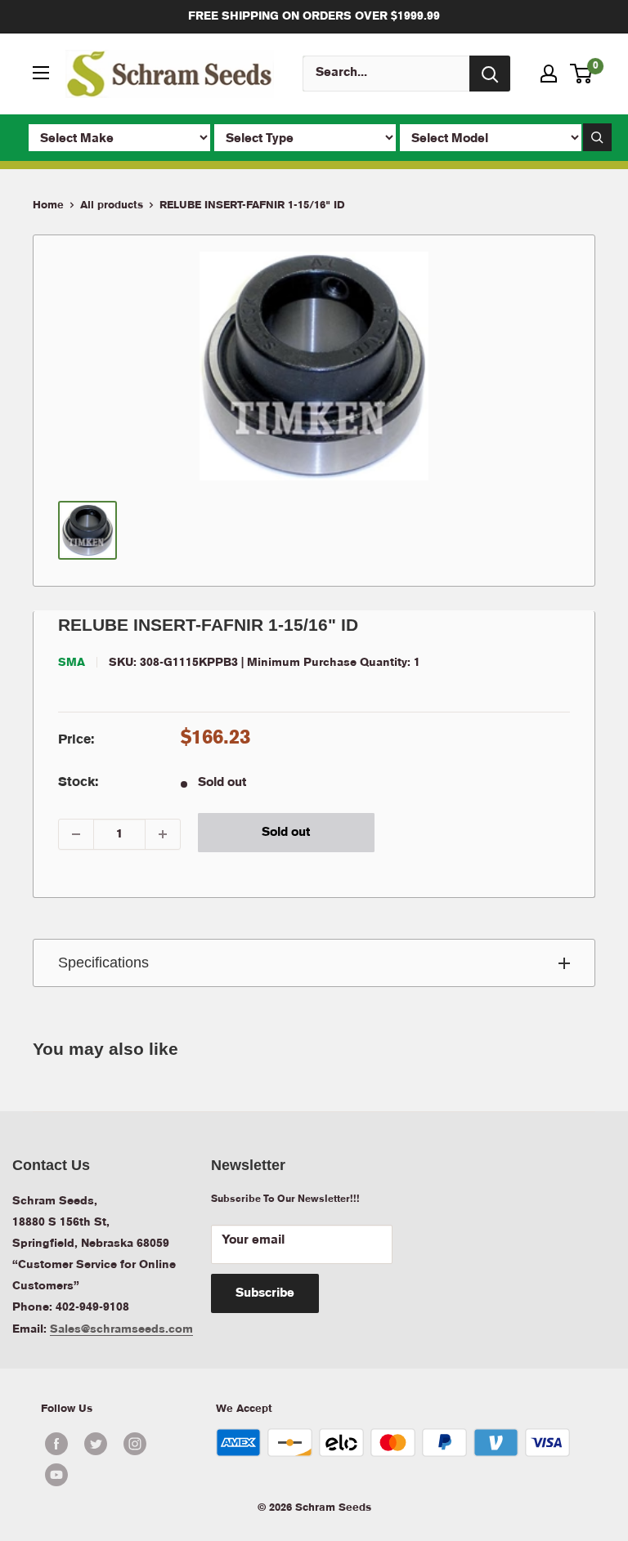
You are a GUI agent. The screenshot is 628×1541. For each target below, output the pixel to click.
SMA (71, 663)
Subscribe (265, 1293)
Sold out (286, 832)
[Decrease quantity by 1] (76, 834)
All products (111, 205)
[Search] (489, 74)
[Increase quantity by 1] (163, 834)
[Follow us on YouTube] (115, 1474)
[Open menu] (41, 72)
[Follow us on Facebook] (56, 1443)
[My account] (549, 74)
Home (48, 205)
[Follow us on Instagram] (134, 1443)
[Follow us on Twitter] (95, 1443)
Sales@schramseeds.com (121, 1329)
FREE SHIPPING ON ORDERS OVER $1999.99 (314, 16)
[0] (582, 73)
